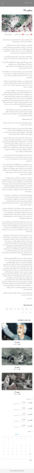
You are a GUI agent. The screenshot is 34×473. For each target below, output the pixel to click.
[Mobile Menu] (2, 3)
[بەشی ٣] (29, 414)
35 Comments (16, 415)
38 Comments (16, 409)
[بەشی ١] (29, 403)
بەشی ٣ (24, 413)
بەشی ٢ (24, 407)
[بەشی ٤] (29, 420)
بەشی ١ (24, 402)
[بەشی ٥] (29, 426)
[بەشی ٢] (29, 408)
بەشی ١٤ (17, 342)
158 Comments (16, 403)
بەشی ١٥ (17, 367)
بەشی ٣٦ (17, 392)
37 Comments (16, 421)
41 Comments (16, 427)
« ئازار (31, 460)
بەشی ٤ (24, 419)
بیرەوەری (27, 34)
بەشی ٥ (24, 425)
